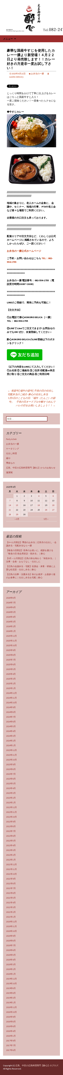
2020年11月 (11, 926)
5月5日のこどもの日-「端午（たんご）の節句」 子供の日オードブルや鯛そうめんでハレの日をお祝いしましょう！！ (31, 401)
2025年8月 (11, 655)
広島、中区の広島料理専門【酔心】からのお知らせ (30, 467)
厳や (8, 458)
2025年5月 (11, 669)
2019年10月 (11, 983)
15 (17, 505)
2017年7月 (11, 1045)
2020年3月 (11, 964)
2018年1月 (11, 1035)
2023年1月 (11, 802)
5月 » (46, 519)
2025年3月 (11, 678)
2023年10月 (11, 759)
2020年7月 (11, 945)
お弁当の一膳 (37, 73)
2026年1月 (11, 631)
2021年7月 (11, 888)
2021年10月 (11, 874)
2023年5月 (11, 783)
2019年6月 (11, 993)
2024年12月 (11, 693)
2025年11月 (11, 640)
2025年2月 (11, 683)
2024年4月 (11, 731)
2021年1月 (11, 916)
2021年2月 (11, 912)
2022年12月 (11, 807)
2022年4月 (11, 845)
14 (10, 505)
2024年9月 (11, 707)
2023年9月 (11, 764)
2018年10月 (11, 1012)
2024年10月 (11, 702)
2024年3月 (11, 735)
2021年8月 (11, 883)
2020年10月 (11, 931)
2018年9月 (11, 1016)
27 (53, 509)
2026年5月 (11, 612)
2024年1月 (11, 745)
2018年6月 (11, 1026)
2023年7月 (11, 774)
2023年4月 (11, 788)
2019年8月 (11, 988)
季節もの (10, 463)
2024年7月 (11, 716)
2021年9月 (11, 878)
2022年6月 (11, 835)
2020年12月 (11, 921)
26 (46, 509)
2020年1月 (11, 974)
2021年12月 (11, 864)
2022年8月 (11, 826)
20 (53, 505)
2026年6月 (11, 607)
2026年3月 (11, 621)
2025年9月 (11, 650)
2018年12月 (11, 1007)
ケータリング (12, 448)
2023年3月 (11, 793)
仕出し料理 (11, 453)
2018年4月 (11, 1031)
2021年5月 (11, 897)
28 (10, 514)
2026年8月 (11, 597)
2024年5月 (11, 726)
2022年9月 (11, 821)
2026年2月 (11, 626)
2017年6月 (11, 1050)
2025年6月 (11, 664)
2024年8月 (11, 712)
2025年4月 (11, 674)
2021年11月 (11, 869)
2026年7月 (11, 602)
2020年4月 (11, 959)
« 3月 (17, 519)
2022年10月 (11, 816)
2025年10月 (11, 645)
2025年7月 (11, 659)
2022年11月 (11, 812)
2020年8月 (11, 940)
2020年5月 (11, 955)
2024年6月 (11, 721)
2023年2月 (11, 797)
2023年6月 (11, 778)
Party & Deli (11, 439)
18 (39, 505)
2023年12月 (11, 750)
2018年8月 (11, 1021)
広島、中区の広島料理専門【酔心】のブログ (36, 1065)
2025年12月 (11, 635)
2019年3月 (11, 997)
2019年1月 (11, 1002)
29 (17, 514)
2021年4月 (11, 902)
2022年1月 (11, 859)
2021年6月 (11, 893)
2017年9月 (11, 1040)
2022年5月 (11, 840)
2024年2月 (11, 740)
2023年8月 (11, 769)
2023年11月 (11, 755)
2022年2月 (11, 855)
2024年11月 (11, 697)
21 (10, 509)
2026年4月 (11, 616)
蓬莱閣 (9, 472)
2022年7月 (11, 831)
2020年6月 (11, 950)
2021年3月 (11, 907)
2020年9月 (11, 935)
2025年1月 (11, 688)
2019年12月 (11, 978)
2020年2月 (11, 969)
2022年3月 (11, 850)
